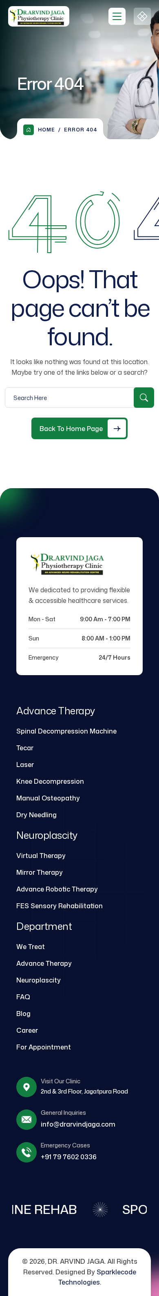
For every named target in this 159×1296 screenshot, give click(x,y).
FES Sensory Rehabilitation (59, 905)
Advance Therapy (44, 963)
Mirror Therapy (39, 872)
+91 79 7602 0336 (69, 1156)
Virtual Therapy (41, 855)
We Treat (30, 946)
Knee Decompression (50, 781)
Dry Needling (36, 814)
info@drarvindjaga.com (78, 1124)
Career (27, 1030)
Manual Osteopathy (48, 798)
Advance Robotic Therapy (57, 889)
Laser (25, 764)
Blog (23, 1013)
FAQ (23, 996)
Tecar (24, 747)
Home (46, 129)
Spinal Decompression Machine (66, 731)
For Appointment (43, 1047)
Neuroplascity (38, 980)
